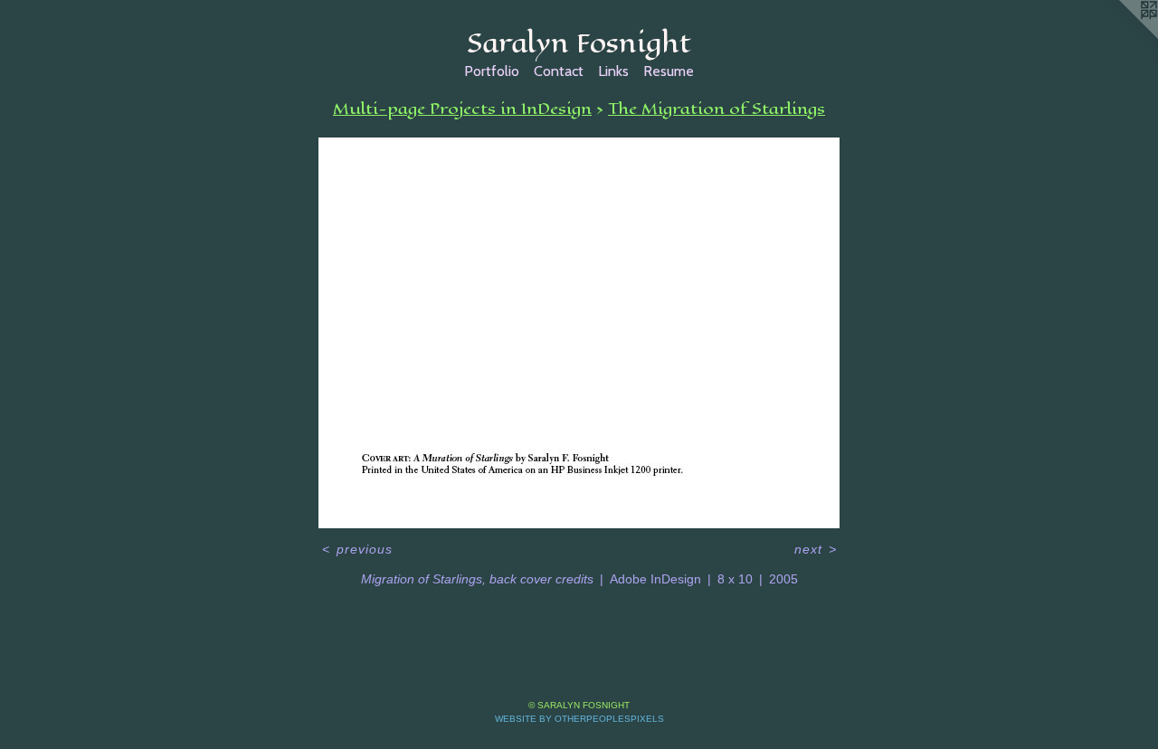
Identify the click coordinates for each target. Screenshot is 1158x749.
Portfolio (491, 71)
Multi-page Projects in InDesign (462, 108)
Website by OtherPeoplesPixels (579, 719)
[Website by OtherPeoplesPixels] (1122, 36)
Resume (668, 71)
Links (613, 71)
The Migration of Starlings (716, 108)
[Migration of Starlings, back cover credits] (579, 332)
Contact (559, 71)
